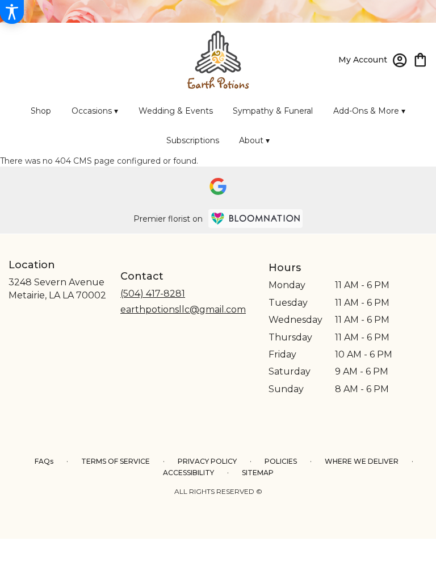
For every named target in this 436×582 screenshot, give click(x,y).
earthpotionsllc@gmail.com (183, 309)
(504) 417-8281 (152, 293)
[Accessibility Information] (12, 12)
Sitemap (258, 472)
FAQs (44, 461)
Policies (281, 461)
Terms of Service (115, 461)
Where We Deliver (362, 461)
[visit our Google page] (218, 186)
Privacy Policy (207, 461)
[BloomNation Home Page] (255, 218)
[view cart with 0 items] (420, 59)
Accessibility (188, 472)
